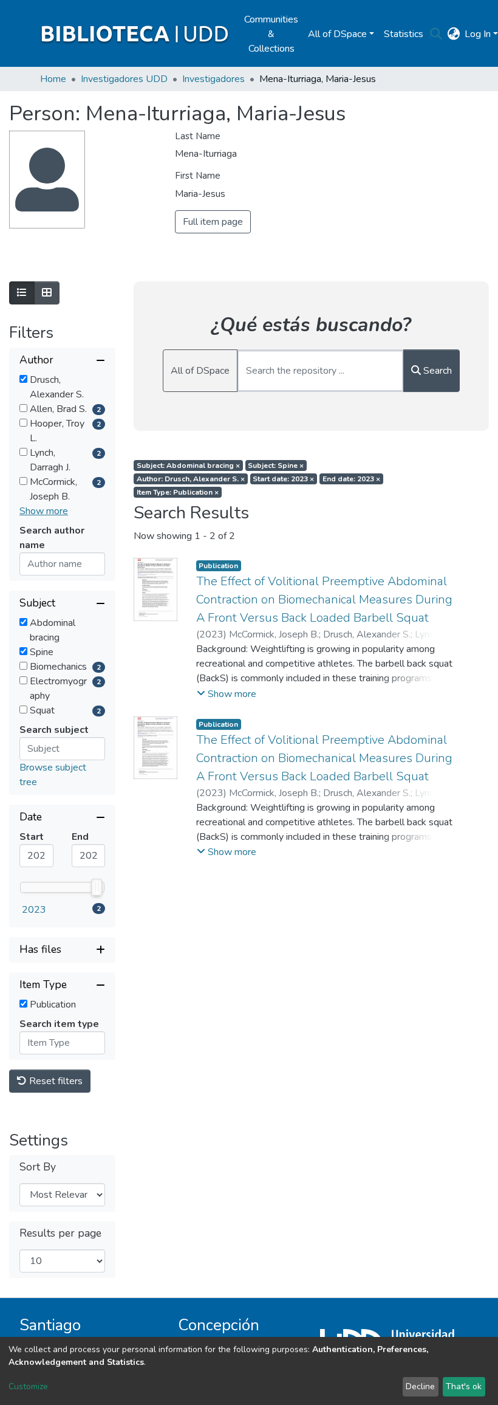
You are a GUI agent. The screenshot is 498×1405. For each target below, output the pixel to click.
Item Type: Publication (178, 492)
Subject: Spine (276, 465)
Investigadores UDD (124, 79)
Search (436, 370)
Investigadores (213, 79)
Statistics (403, 34)
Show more (43, 511)
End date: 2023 (351, 479)
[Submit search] (435, 34)
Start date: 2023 (283, 479)
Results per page (60, 1233)
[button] (453, 34)
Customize (28, 1386)
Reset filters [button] (55, 1081)
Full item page (213, 221)
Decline (420, 1386)
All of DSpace (200, 370)
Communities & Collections (271, 34)
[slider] (96, 887)
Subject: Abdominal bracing (188, 465)
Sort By (37, 1167)
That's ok (464, 1386)
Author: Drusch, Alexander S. (191, 479)
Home (53, 79)
